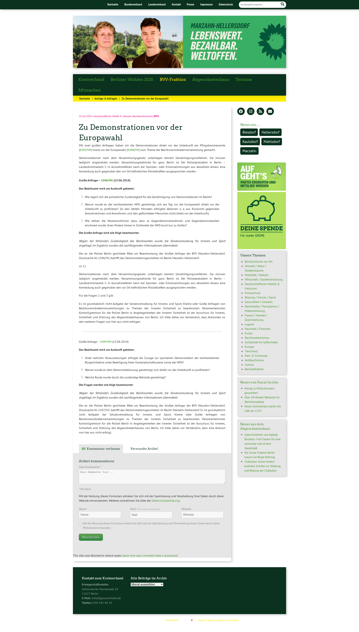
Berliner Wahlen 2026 (132, 79)
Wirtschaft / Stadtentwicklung (264, 279)
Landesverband (157, 4)
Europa (249, 346)
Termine (243, 79)
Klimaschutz (252, 293)
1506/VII (133, 150)
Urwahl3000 (171, 620)
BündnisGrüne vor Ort (258, 261)
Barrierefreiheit (254, 369)
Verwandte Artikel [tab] (144, 448)
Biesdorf (249, 132)
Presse (190, 4)
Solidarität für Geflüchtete (261, 342)
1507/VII (85, 150)
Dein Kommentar (90, 467)
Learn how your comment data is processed (149, 555)
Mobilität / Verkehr (257, 275)
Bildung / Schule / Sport (260, 297)
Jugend (249, 324)
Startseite (112, 4)
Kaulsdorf (250, 141)
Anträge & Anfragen (105, 98)
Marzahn (249, 150)
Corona (249, 364)
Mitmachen (89, 90)
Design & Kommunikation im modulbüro (218, 620)
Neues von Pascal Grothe (259, 382)
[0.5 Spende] (261, 248)
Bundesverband (133, 4)
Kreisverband (91, 79)
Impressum (206, 4)
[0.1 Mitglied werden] (261, 190)
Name (83, 509)
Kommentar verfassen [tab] (103, 448)
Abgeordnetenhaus (210, 79)
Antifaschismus (254, 360)
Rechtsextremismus (143, 116)
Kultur (249, 333)
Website (186, 509)
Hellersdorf (270, 132)
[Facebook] (241, 112)
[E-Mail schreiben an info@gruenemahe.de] (270, 112)
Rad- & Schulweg (256, 355)
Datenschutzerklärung (166, 500)
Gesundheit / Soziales (259, 302)
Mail (145, 509)
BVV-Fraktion (173, 79)
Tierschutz (251, 351)
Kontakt (176, 4)
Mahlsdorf (272, 141)
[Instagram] (250, 112)
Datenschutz (226, 4)
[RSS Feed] (260, 112)
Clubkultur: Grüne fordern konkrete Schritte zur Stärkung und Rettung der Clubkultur (262, 466)
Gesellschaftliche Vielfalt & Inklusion (113, 116)
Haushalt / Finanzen (258, 329)
